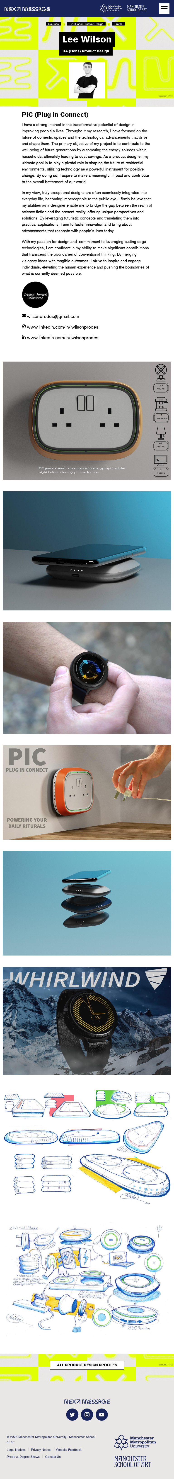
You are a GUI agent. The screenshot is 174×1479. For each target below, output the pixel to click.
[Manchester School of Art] (138, 8)
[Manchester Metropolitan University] (111, 8)
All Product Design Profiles (87, 1365)
